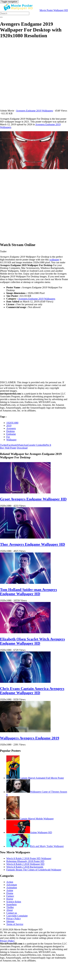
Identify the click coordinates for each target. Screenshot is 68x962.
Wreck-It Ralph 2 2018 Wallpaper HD (25, 864)
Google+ (32, 445)
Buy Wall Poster (8, 447)
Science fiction (13, 901)
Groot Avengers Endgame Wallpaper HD (33, 499)
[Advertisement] (34, 75)
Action (9, 882)
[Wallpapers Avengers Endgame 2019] (25, 731)
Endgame (11, 434)
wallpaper (54, 259)
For (8, 437)
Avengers (11, 428)
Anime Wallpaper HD (41, 832)
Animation (11, 887)
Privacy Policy (13, 918)
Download (22, 447)
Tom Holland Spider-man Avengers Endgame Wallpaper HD (28, 592)
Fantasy (10, 896)
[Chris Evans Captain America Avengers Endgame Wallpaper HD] (25, 682)
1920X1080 (12, 422)
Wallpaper (11, 439)
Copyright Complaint (17, 915)
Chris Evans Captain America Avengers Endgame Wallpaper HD (32, 691)
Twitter (3, 445)
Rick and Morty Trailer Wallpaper (47, 846)
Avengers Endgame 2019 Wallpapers (34, 110)
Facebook (12, 445)
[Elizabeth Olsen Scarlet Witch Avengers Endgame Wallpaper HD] (25, 632)
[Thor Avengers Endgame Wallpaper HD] (25, 537)
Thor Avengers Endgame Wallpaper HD (32, 544)
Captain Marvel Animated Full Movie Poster (42, 778)
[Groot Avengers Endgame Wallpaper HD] (25, 492)
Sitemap (10, 921)
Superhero (11, 904)
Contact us (11, 913)
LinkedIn (41, 445)
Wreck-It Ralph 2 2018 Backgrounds (24, 867)
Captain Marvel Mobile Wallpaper (37, 818)
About (9, 910)
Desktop (10, 431)
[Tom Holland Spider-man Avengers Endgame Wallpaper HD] (25, 583)
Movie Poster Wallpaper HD (54, 10)
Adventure (11, 884)
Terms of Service (14, 924)
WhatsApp (22, 445)
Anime (9, 890)
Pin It (48, 445)
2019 (8, 425)
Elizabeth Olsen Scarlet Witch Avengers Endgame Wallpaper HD (32, 641)
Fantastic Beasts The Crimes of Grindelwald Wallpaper (33, 869)
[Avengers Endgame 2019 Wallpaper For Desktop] (34, 150)
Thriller (10, 907)
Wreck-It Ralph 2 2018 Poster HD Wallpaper (28, 858)
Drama (9, 893)
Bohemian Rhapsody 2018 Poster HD (25, 861)
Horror (9, 898)
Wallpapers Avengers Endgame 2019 (29, 738)
